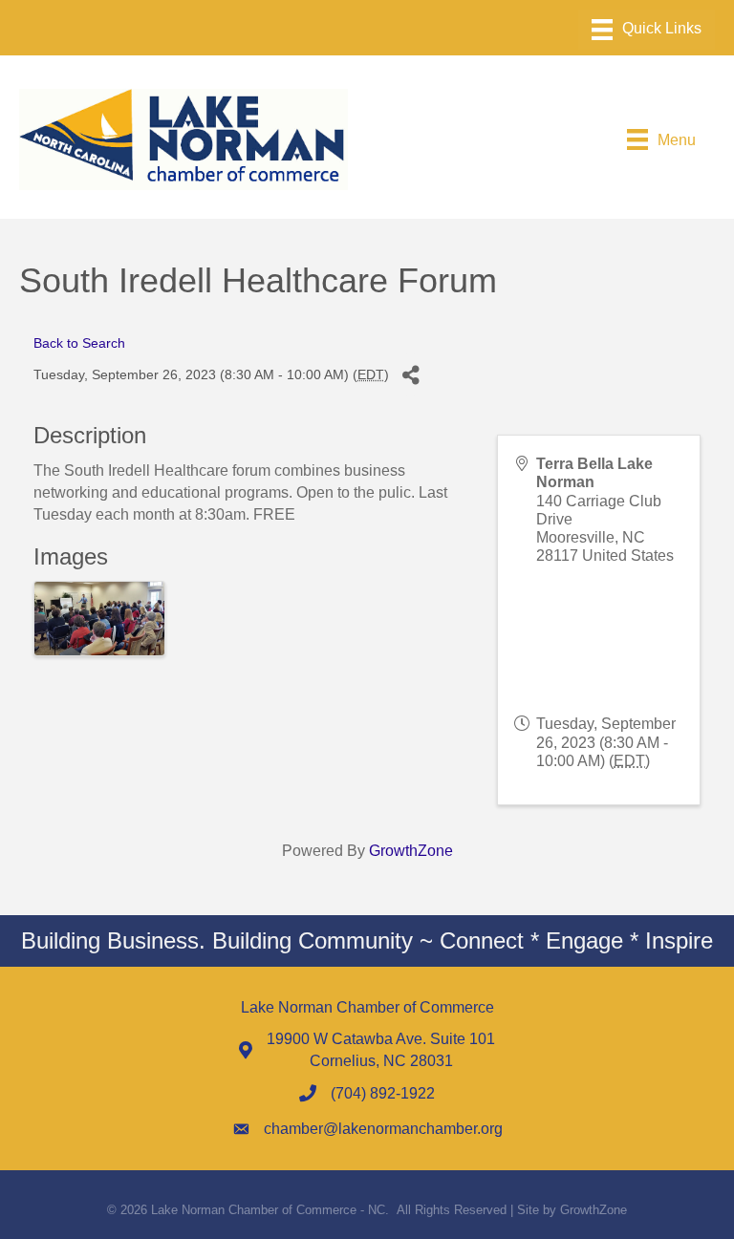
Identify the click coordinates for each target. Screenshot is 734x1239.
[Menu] (646, 30)
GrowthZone (411, 851)
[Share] (410, 374)
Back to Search (79, 343)
